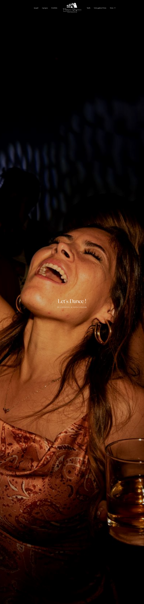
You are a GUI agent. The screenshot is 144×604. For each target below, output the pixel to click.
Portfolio (54, 8)
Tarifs (88, 8)
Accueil (36, 8)
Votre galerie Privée (100, 8)
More (112, 8)
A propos (45, 8)
